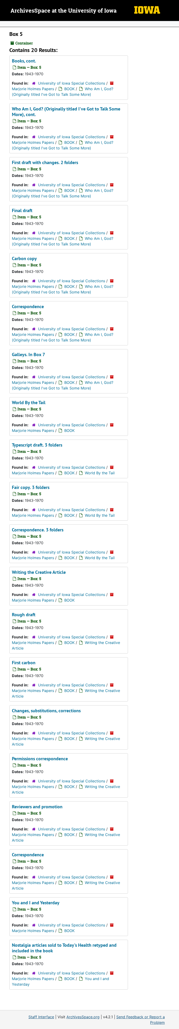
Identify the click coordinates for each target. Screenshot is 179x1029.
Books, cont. (24, 61)
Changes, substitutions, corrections (46, 711)
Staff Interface (41, 1017)
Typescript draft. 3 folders (37, 445)
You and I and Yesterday (35, 903)
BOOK (69, 88)
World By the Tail (28, 402)
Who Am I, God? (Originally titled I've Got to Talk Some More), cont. (66, 111)
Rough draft (23, 615)
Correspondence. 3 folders (37, 530)
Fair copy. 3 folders (30, 487)
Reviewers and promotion (37, 807)
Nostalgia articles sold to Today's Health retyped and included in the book (64, 948)
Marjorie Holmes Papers (33, 88)
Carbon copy (24, 258)
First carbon (23, 663)
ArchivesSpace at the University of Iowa (63, 10)
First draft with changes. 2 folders (45, 162)
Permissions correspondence (40, 759)
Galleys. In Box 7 (28, 354)
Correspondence (28, 306)
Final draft (22, 210)
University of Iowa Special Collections (71, 83)
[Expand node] (174, 24)
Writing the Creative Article (39, 572)
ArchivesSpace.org (83, 1017)
